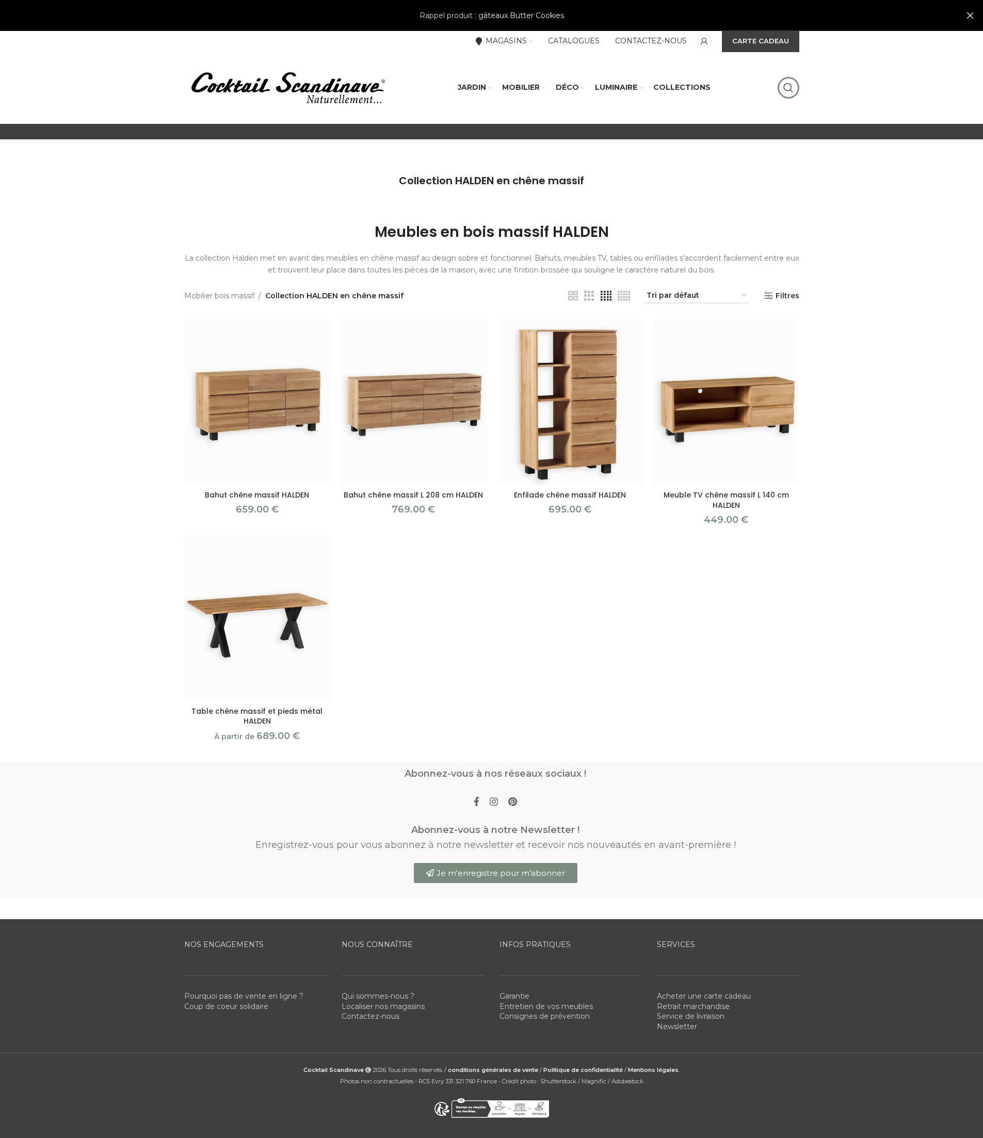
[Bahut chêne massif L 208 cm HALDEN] (414, 402)
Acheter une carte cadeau (704, 996)
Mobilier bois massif (219, 295)
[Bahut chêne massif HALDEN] (257, 402)
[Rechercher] (788, 87)
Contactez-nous (370, 1016)
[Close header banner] (970, 15)
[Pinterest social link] (512, 802)
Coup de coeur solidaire (226, 1006)
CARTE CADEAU (760, 41)
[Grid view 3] (589, 296)
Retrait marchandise (693, 1006)
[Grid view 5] (624, 296)
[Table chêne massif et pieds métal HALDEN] (257, 618)
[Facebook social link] (477, 802)
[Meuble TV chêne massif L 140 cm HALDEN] (726, 402)
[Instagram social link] (494, 802)
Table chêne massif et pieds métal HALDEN (257, 716)
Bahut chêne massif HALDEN (257, 495)
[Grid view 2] (573, 296)
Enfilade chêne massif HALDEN (570, 495)
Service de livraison (690, 1016)
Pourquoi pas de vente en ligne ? (243, 996)
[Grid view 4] (606, 296)
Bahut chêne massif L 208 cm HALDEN (413, 495)
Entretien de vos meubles (546, 1006)
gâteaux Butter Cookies (521, 15)
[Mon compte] (704, 41)
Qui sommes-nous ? (378, 996)
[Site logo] (287, 87)
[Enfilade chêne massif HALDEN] (570, 402)
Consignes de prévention (544, 1016)
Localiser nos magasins (383, 1006)
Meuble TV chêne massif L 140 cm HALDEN (726, 500)
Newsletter (677, 1026)
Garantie (514, 996)
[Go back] (386, 180)
